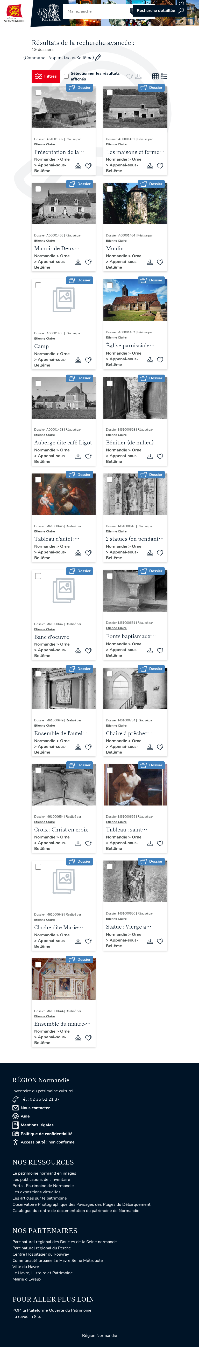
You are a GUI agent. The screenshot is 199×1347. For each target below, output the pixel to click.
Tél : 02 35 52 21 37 (40, 1099)
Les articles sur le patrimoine (39, 1198)
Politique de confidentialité (47, 1134)
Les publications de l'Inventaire (41, 1179)
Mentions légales (37, 1125)
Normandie (45, 159)
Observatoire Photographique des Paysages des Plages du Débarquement (81, 1204)
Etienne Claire (44, 144)
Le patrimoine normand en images (44, 1173)
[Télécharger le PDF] (78, 166)
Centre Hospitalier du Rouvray (40, 1254)
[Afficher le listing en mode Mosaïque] (155, 76)
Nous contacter (35, 1108)
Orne (65, 159)
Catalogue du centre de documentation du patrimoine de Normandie (75, 1211)
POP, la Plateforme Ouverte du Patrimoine (51, 1310)
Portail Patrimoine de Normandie (43, 1186)
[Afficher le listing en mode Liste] (164, 76)
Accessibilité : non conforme (48, 1142)
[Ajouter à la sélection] (88, 166)
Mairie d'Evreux (26, 1279)
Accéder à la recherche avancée (160, 11)
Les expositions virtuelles (36, 1192)
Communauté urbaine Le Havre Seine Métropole (57, 1260)
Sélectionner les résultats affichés (95, 76)
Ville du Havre (25, 1267)
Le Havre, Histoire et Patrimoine (42, 1273)
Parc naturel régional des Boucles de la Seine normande (64, 1242)
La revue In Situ (26, 1316)
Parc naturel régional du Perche (41, 1248)
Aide (25, 1116)
